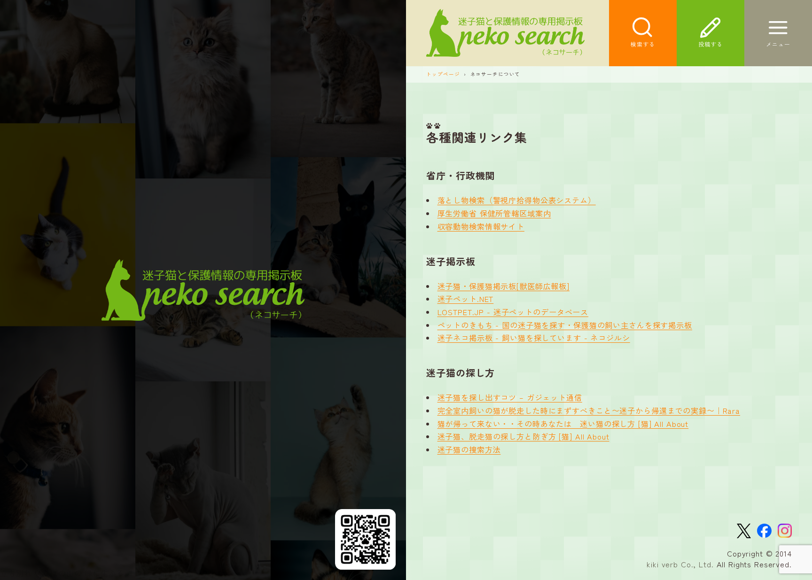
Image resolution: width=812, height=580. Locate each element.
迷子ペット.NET (465, 298)
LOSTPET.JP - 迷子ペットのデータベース (513, 311)
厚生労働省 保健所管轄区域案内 (494, 213)
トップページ (443, 73)
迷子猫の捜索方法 (469, 449)
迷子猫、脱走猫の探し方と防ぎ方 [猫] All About (523, 436)
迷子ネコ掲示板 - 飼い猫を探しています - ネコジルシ (533, 337)
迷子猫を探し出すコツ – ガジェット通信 (509, 397)
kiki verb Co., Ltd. (680, 564)
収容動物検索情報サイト (481, 226)
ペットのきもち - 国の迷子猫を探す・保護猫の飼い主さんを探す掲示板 (564, 325)
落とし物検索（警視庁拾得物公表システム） (516, 200)
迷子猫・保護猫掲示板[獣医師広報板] (503, 286)
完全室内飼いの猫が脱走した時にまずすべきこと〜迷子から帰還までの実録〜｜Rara (589, 410)
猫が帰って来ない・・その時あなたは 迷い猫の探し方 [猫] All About (563, 423)
